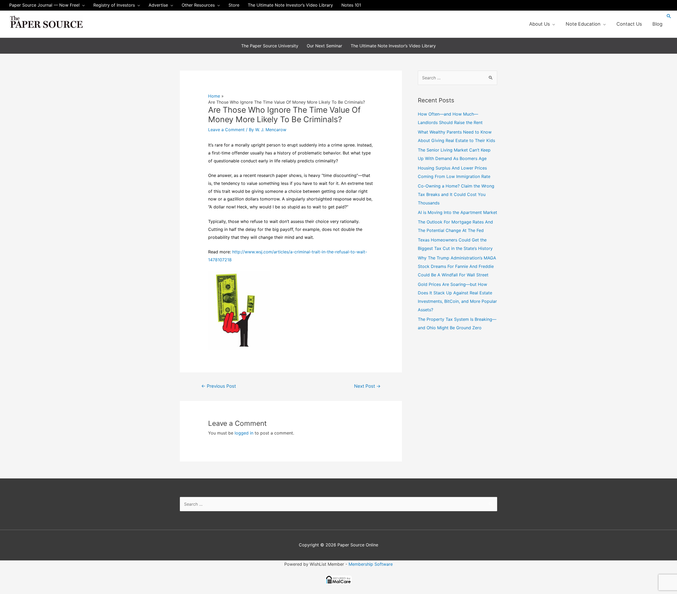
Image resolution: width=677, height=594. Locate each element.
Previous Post (218, 386)
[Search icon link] (669, 16)
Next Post (367, 386)
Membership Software (371, 564)
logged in (244, 433)
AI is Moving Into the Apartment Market (457, 212)
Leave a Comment (226, 129)
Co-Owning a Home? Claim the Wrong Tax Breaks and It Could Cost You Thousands (456, 194)
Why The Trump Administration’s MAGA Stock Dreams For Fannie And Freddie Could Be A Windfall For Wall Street (457, 266)
